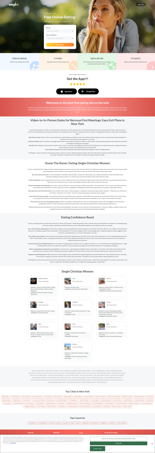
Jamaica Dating (7, 403)
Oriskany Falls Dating (146, 403)
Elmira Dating (50, 400)
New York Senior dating (79, 377)
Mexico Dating (60, 403)
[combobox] (60, 31)
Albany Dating (5, 396)
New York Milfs (52, 377)
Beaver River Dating (100, 396)
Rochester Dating (51, 406)
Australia (58, 423)
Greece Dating (94, 400)
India (72, 423)
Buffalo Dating (16, 400)
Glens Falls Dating (84, 400)
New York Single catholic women (40, 380)
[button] (141, 4)
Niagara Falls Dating (133, 403)
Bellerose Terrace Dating (114, 396)
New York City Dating (121, 403)
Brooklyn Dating (6, 400)
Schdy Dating (62, 406)
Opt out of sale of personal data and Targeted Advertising (118, 438)
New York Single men (117, 380)
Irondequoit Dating (139, 400)
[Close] (152, 444)
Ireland (78, 423)
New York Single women (89, 382)
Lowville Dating (39, 403)
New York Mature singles (39, 377)
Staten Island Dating (85, 406)
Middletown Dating (71, 403)
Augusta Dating (67, 396)
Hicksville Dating (117, 400)
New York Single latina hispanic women (80, 380)
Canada (51, 423)
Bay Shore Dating (88, 396)
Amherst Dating (25, 396)
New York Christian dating (45, 373)
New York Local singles (117, 375)
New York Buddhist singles (114, 370)
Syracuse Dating (96, 406)
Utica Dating (106, 406)
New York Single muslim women (57, 382)
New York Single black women (113, 377)
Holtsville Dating (128, 400)
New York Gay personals (89, 373)
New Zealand (95, 423)
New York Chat (33, 373)
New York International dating (38, 375)
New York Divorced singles (73, 373)
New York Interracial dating (56, 375)
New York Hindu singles (104, 373)
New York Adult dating (38, 370)
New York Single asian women (95, 377)
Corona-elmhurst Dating (38, 400)
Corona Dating (26, 400)
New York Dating (109, 403)
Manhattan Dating (50, 403)
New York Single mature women (101, 380)
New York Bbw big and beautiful (69, 370)
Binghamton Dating (127, 396)
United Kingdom (42, 423)
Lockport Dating (29, 403)
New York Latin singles (86, 375)
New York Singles (102, 382)
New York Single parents (74, 382)
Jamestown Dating (18, 403)
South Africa (112, 423)
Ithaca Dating (150, 400)
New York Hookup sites (118, 373)
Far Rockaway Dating (61, 400)
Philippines (103, 423)
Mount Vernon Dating (84, 403)
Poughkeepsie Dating (29, 406)
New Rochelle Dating (97, 403)
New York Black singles (98, 370)
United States (32, 423)
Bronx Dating (150, 396)
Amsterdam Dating (36, 396)
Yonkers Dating (127, 406)
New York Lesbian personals (102, 375)
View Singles (60, 45)
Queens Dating (40, 406)
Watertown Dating (116, 406)
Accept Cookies (97, 448)
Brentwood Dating (139, 396)
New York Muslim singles (64, 377)
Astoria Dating (47, 396)
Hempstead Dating (105, 400)
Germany (65, 423)
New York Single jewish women (59, 380)
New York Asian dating (52, 370)
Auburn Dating (57, 396)
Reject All (118, 443)
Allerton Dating (15, 396)
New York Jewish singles (72, 375)
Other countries (122, 423)
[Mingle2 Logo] (14, 4)
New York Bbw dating (85, 370)
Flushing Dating (73, 400)
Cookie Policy (13, 443)
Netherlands (86, 423)
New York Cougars (59, 373)
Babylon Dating (77, 396)
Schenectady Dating (72, 406)
